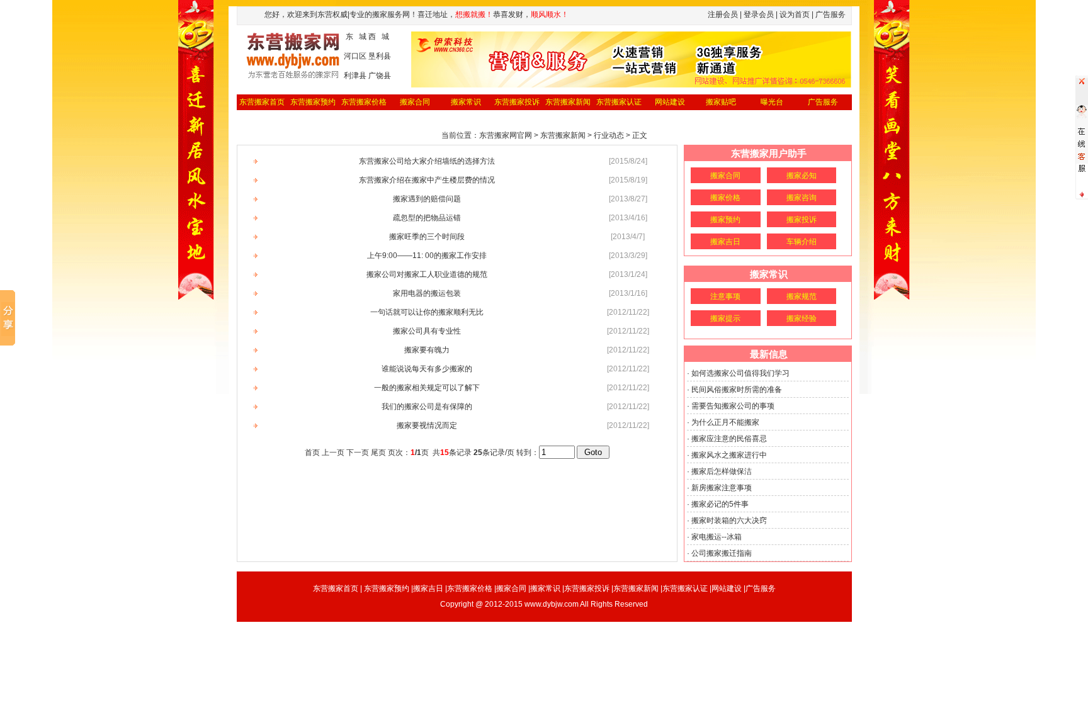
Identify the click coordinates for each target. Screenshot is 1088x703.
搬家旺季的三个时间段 (427, 236)
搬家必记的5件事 (720, 504)
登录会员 (759, 14)
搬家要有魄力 (427, 350)
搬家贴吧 (721, 102)
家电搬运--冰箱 (716, 536)
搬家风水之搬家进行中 (729, 455)
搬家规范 (801, 296)
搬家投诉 (801, 219)
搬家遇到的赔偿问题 (427, 198)
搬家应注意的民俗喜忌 (729, 438)
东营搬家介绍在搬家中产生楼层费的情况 (427, 180)
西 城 (378, 36)
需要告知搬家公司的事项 (732, 406)
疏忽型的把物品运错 (427, 217)
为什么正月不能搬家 (725, 422)
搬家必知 (801, 175)
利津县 (355, 75)
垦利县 (379, 56)
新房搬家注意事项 (721, 487)
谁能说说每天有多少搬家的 (427, 368)
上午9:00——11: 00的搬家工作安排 (427, 255)
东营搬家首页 (262, 102)
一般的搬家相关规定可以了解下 (427, 387)
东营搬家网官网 (505, 135)
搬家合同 (415, 102)
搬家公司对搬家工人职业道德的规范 (426, 274)
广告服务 (823, 102)
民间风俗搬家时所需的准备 (736, 389)
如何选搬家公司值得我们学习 (740, 373)
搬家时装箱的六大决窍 (729, 520)
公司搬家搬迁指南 (721, 553)
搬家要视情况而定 (427, 425)
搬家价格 (725, 197)
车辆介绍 (801, 241)
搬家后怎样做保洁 (721, 471)
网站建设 (670, 102)
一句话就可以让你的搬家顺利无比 (427, 312)
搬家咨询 (801, 197)
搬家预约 (725, 219)
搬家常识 (466, 102)
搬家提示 (725, 318)
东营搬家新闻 (568, 102)
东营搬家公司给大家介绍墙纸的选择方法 (427, 161)
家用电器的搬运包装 (427, 293)
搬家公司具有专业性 (427, 331)
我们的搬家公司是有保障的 (427, 406)
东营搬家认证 (619, 102)
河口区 (355, 56)
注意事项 (725, 296)
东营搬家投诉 (517, 102)
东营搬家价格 (364, 102)
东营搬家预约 (313, 102)
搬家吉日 (725, 241)
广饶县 (379, 75)
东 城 (356, 36)
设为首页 (794, 14)
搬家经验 (801, 318)
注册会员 (723, 14)
